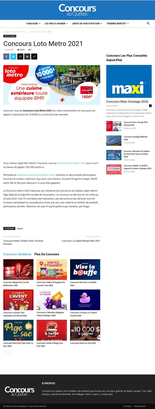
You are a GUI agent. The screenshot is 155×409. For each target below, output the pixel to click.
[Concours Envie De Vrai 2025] (85, 330)
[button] (148, 23)
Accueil (6, 31)
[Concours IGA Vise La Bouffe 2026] (85, 269)
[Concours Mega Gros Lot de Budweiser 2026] (18, 269)
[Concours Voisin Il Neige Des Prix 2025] (52, 330)
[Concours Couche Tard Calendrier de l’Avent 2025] (18, 299)
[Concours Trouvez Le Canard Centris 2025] (85, 299)
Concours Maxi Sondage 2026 (127, 101)
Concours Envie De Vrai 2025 (83, 343)
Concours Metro (19, 31)
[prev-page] (5, 352)
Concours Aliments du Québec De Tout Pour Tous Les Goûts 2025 (137, 154)
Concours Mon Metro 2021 (71, 163)
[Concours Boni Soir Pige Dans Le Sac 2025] (18, 330)
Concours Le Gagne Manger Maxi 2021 (81, 240)
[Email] (20, 56)
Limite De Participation (86, 23)
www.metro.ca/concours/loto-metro (36, 174)
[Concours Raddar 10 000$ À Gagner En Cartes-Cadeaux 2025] (113, 169)
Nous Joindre (140, 406)
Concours (32, 23)
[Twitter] (13, 56)
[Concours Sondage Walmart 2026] (113, 140)
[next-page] (10, 352)
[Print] (27, 56)
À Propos (128, 406)
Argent (20, 228)
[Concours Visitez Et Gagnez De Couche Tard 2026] (52, 269)
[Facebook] (6, 56)
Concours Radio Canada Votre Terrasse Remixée (23, 242)
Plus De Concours (47, 254)
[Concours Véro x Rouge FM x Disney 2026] (113, 126)
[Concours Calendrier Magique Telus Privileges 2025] (52, 299)
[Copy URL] (34, 56)
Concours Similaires (17, 254)
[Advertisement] (51, 139)
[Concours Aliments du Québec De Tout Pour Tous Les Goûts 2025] (113, 155)
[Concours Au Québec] (77, 10)
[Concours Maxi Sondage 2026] (129, 81)
